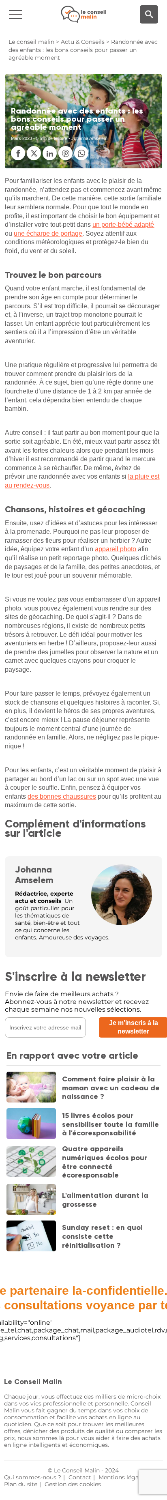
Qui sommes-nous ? (32, 1477)
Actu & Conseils (83, 41)
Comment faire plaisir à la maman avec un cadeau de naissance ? (111, 1087)
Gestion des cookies (73, 1484)
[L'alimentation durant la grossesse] (31, 1200)
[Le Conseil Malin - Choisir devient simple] (83, 14)
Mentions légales (122, 1477)
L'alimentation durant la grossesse (105, 1200)
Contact (80, 1477)
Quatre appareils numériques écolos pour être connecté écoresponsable (104, 1162)
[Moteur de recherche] (149, 14)
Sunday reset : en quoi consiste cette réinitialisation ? (102, 1236)
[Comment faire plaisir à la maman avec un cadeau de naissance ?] (31, 1088)
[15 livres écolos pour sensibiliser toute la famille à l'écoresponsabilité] (31, 1124)
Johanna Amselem (34, 874)
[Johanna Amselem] (121, 923)
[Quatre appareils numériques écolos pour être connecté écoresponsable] (31, 1162)
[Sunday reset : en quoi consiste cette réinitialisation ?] (31, 1237)
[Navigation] (28, 14)
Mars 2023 (21, 138)
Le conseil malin (31, 41)
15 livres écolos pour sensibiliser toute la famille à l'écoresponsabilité (110, 1124)
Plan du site (20, 1484)
